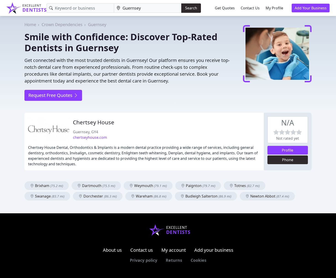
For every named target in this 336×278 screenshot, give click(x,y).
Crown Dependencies (62, 24)
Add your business (213, 250)
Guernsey (97, 24)
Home (30, 24)
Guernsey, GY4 (85, 131)
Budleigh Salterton (207, 196)
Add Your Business (311, 8)
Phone (287, 159)
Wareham (150, 196)
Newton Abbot (269, 196)
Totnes (246, 185)
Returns (174, 260)
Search (191, 8)
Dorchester (100, 196)
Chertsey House (93, 122)
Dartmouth (98, 185)
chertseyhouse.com (90, 137)
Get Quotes (225, 8)
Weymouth (150, 185)
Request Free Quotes (51, 95)
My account (173, 250)
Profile (287, 150)
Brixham (48, 185)
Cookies (198, 260)
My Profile (274, 8)
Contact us (141, 250)
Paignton (200, 185)
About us (112, 250)
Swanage (49, 196)
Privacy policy (143, 260)
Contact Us (250, 8)
